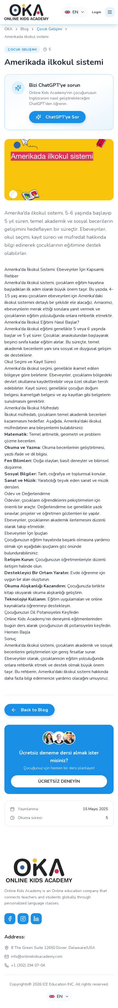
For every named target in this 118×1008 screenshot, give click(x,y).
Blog (25, 29)
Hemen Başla (17, 632)
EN (75, 12)
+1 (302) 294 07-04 (28, 965)
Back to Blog (34, 710)
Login (96, 12)
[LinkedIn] (36, 918)
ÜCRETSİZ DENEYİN (59, 781)
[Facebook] (9, 918)
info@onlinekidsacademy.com (36, 956)
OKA (8, 29)
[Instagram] (23, 918)
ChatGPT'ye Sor (62, 117)
